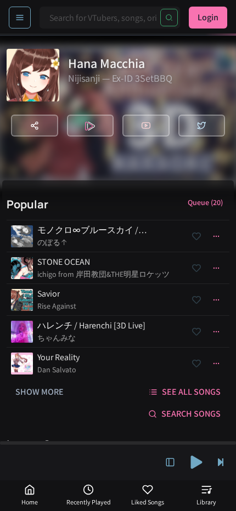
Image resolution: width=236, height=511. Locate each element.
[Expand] (170, 462)
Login (208, 17)
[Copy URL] (34, 126)
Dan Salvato (56, 369)
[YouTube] (146, 126)
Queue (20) (205, 202)
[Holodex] (90, 126)
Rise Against (56, 306)
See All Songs (191, 392)
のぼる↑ (52, 242)
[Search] (169, 17)
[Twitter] (202, 126)
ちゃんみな (56, 338)
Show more (39, 392)
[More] (216, 236)
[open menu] (20, 18)
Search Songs (191, 413)
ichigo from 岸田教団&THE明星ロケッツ (103, 274)
